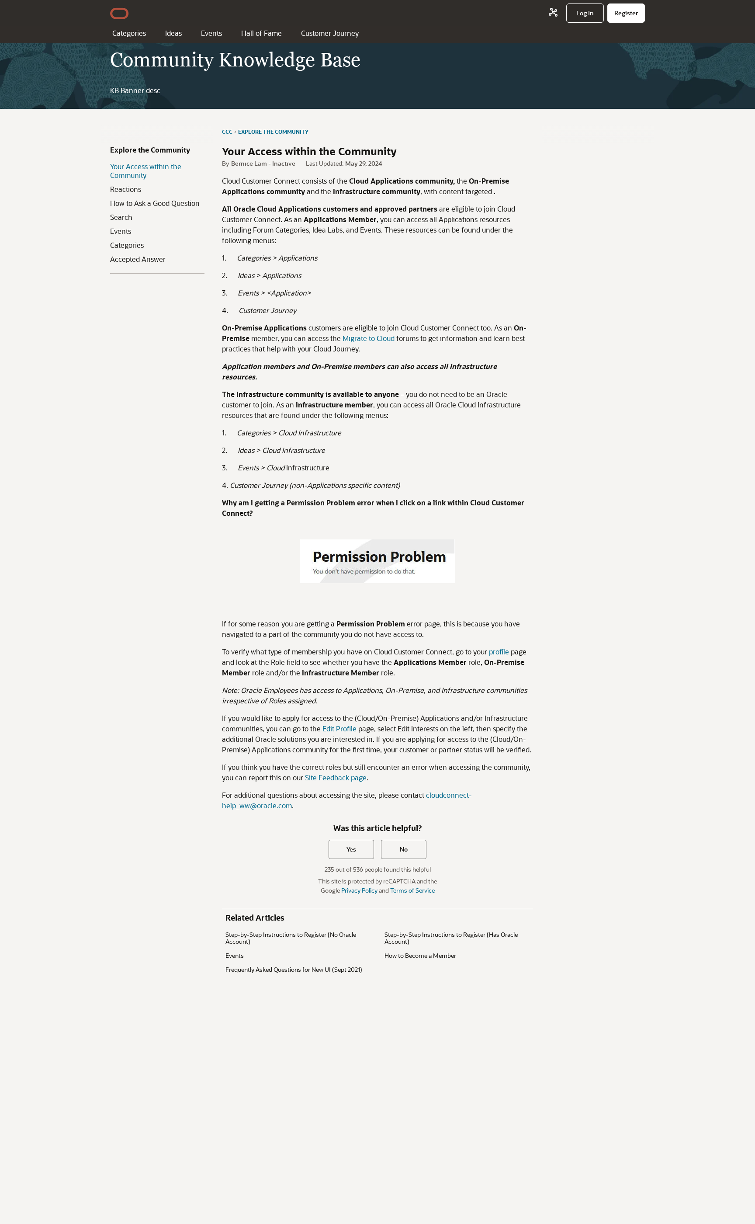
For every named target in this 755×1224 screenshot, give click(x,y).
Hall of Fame (261, 33)
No (404, 849)
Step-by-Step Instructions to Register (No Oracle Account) (290, 938)
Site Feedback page (336, 777)
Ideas (173, 33)
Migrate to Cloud (369, 338)
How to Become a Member (420, 955)
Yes (351, 849)
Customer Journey (330, 33)
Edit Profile (339, 728)
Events (211, 33)
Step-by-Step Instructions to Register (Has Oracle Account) (451, 938)
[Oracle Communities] (553, 13)
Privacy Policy (359, 890)
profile (500, 651)
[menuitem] (585, 13)
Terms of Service (412, 890)
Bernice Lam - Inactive (263, 163)
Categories (129, 33)
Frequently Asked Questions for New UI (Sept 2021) (293, 969)
